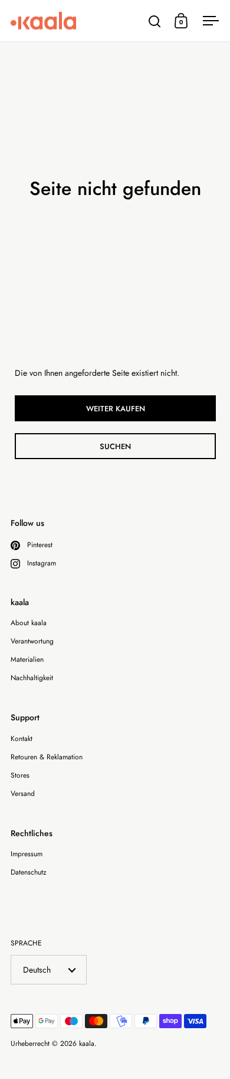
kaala (86, 1043)
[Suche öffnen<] (155, 21)
